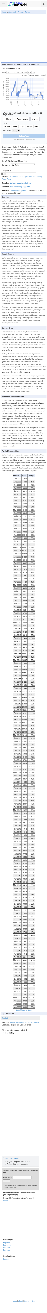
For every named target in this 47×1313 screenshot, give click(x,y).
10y (18, 72)
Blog (33, 1301)
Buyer (22, 127)
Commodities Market (11, 1158)
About (20, 1301)
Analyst (29, 127)
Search (27, 1301)
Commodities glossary (19, 190)
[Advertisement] (23, 38)
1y (11, 72)
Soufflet (5, 1018)
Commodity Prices (15, 12)
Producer (7, 127)
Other (36, 127)
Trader (15, 127)
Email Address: (7, 1177)
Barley (27, 12)
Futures (6, 1259)
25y (29, 72)
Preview (5, 1200)
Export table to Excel (24, 1010)
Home (4, 12)
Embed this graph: (19, 1194)
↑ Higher (7, 119)
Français (6, 1250)
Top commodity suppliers (20, 186)
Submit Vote (24, 136)
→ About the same (21, 119)
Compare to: (7, 170)
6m (8, 72)
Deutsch (6, 1247)
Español (6, 1242)
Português (7, 1245)
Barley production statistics (20, 183)
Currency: (6, 165)
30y (33, 72)
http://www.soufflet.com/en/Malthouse (24, 1022)
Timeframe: (7, 131)
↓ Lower (35, 119)
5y (14, 72)
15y (21, 72)
